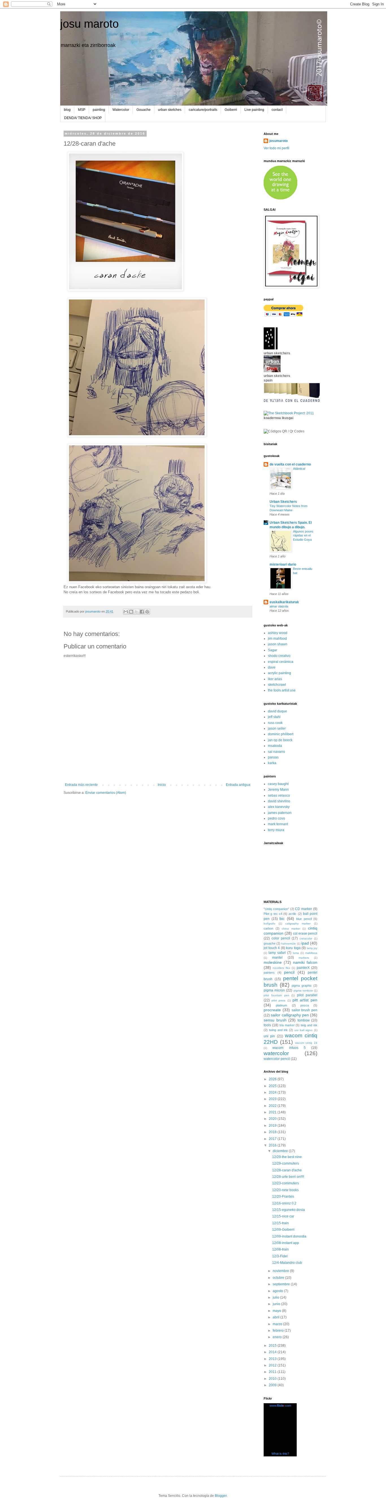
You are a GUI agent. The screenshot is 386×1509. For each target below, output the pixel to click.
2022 (273, 1106)
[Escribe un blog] (131, 612)
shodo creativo (279, 656)
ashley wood (277, 633)
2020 (273, 1119)
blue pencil (304, 919)
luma (296, 952)
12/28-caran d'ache (287, 1170)
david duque (277, 711)
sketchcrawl (277, 685)
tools (267, 1025)
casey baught (278, 784)
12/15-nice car (283, 1216)
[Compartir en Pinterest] (147, 612)
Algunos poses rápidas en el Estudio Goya (303, 536)
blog (67, 110)
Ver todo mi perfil (276, 148)
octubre (279, 1278)
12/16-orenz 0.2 (284, 1203)
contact (277, 110)
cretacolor (306, 938)
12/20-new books (285, 1190)
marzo (278, 1324)
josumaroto (278, 141)
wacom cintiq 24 (306, 1042)
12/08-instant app (285, 1243)
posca (304, 1005)
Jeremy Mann (278, 790)
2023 (273, 1099)
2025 (273, 1086)
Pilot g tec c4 (273, 913)
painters (269, 972)
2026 (273, 1079)
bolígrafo (269, 923)
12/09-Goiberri (283, 1230)
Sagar (272, 650)
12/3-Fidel (280, 1256)
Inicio (162, 785)
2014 (273, 1352)
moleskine (273, 962)
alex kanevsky (279, 807)
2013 (273, 1359)
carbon (268, 928)
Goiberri (231, 110)
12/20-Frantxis (283, 1196)
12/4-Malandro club (287, 1263)
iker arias (275, 679)
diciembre (281, 1151)
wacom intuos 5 (289, 1048)
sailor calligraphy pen (290, 1015)
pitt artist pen (304, 1000)
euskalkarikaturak (284, 602)
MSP (81, 110)
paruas (273, 757)
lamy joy (312, 948)
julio (276, 1297)
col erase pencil (305, 933)
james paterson (280, 813)
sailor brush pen (305, 1010)
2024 (273, 1092)
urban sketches (169, 110)
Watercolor (120, 110)
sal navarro (276, 752)
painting (99, 110)
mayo (277, 1311)
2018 (273, 1132)
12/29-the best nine (287, 1157)
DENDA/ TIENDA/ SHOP (83, 118)
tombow (304, 1020)
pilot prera (278, 1000)
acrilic (292, 913)
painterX (303, 968)
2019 (273, 1126)
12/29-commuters (285, 1163)
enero (278, 1337)
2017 (273, 1139)
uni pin (269, 1036)
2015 (273, 1346)
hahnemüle (288, 943)
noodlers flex (281, 967)
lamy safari (277, 953)
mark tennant (278, 824)
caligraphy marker (298, 923)
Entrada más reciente (81, 785)
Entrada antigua (238, 785)
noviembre (281, 1271)
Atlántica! (299, 468)
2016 (273, 1145)
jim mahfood (277, 639)
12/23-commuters (285, 1183)
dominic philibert (280, 734)
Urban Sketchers (283, 502)
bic (282, 918)
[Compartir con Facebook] (142, 612)
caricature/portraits (203, 110)
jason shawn (277, 644)
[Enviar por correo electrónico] (126, 612)
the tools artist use (282, 690)
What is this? (280, 1453)
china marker (291, 928)
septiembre (282, 1284)
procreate (272, 1010)
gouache (270, 943)
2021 (273, 1112)
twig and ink (309, 1025)
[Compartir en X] (136, 612)
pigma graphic (302, 985)
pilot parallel (307, 995)
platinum (281, 1005)
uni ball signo (303, 1030)
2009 (273, 1385)
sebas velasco (279, 795)
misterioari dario (283, 564)
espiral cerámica (280, 662)
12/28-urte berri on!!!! (288, 1177)
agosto (278, 1291)
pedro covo (276, 818)
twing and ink (278, 1030)
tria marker (287, 1025)
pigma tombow (303, 990)
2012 (273, 1365)
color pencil (281, 938)
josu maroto (89, 24)
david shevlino (279, 801)
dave (272, 667)
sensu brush (275, 1020)
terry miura (276, 830)
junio (277, 1304)
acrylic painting (279, 673)
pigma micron (274, 990)
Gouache (143, 110)
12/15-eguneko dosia (288, 1210)
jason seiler (277, 728)
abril (276, 1317)
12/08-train (280, 1249)
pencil (289, 972)
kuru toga (293, 948)
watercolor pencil (277, 1059)
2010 (273, 1379)
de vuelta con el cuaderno (290, 464)
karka (272, 763)
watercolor (276, 1053)
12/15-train (280, 1223)
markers (304, 957)
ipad (305, 943)
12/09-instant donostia (289, 1236)
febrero (279, 1331)
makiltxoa (311, 952)
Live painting (254, 110)
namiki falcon (305, 962)
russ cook (275, 723)
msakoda (275, 746)
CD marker (303, 909)
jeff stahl (274, 717)
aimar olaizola (279, 606)
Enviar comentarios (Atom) (105, 793)
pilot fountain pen (276, 995)
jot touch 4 (272, 948)
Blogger (221, 1496)
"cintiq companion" (276, 909)
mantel (277, 958)
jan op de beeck (280, 740)
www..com (280, 1405)
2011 (273, 1372)
